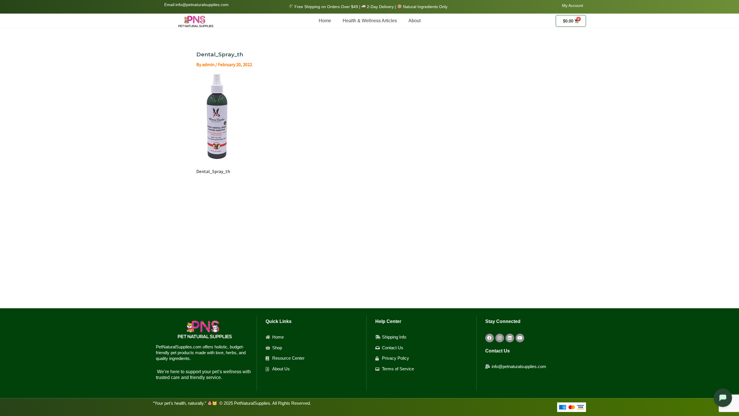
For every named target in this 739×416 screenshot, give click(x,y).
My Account (572, 5)
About (414, 20)
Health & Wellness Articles (370, 20)
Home (325, 20)
